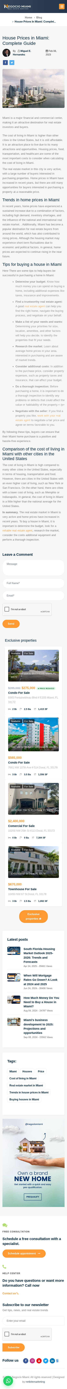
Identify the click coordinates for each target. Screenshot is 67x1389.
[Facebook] (5, 62)
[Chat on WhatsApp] (8, 1381)
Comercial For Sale (21, 826)
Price (41, 1071)
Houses (27, 1071)
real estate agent (35, 306)
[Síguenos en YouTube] (39, 1360)
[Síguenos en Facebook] (25, 1360)
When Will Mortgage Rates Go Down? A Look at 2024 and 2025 (40, 980)
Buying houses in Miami (24, 1099)
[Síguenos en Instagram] (32, 1360)
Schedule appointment (22, 1253)
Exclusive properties (33, 916)
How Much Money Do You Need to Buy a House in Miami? (41, 1002)
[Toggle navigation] (62, 6)
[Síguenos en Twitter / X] (45, 1360)
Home (28, 17)
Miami (13, 1071)
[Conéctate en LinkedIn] (52, 1360)
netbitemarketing (35, 1381)
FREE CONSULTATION (16, 1231)
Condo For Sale (19, 692)
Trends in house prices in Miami (28, 1092)
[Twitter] (11, 62)
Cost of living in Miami (22, 1078)
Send (11, 623)
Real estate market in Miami (26, 1085)
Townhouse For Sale (22, 889)
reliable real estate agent (17, 530)
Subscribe (13, 1347)
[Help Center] (33, 1266)
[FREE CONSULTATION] (33, 1225)
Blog (39, 17)
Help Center (11, 1273)
